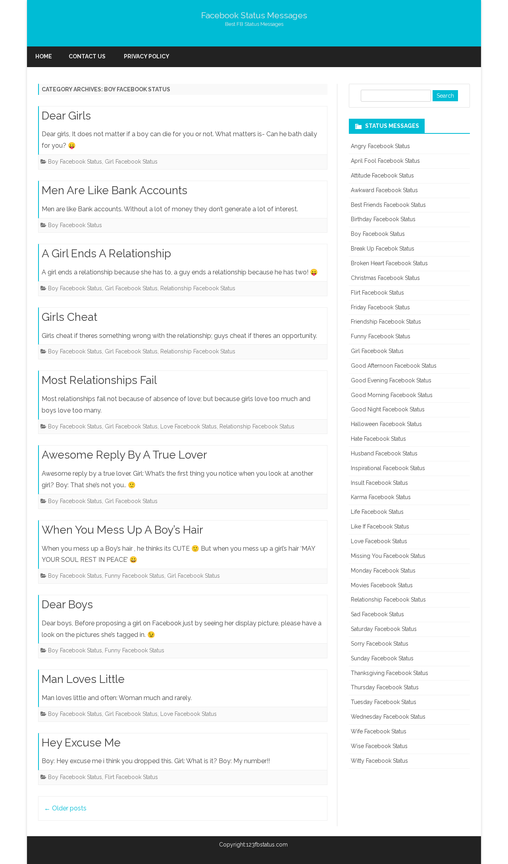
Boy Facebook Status (75, 161)
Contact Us (87, 56)
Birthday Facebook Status (383, 219)
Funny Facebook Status (134, 576)
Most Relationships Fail (99, 380)
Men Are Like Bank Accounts (114, 190)
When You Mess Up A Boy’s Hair (122, 529)
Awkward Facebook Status (384, 190)
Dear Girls (66, 115)
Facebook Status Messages (254, 15)
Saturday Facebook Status (384, 629)
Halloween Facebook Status (386, 424)
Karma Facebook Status (381, 497)
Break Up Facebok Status (382, 248)
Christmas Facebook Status (385, 278)
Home (43, 56)
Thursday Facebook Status (385, 687)
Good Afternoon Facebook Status (394, 366)
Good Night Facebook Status (388, 409)
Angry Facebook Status (380, 146)
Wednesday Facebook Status (388, 717)
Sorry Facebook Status (379, 643)
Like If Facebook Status (380, 526)
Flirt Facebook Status (131, 777)
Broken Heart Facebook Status (389, 263)
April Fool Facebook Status (385, 161)
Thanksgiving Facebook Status (389, 673)
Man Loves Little (83, 679)
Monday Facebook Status (383, 570)
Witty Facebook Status (379, 761)
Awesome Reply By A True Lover (124, 454)
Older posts (65, 808)
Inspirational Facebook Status (388, 468)
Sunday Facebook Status (382, 658)
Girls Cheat (69, 317)
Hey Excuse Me (81, 742)
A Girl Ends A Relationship (106, 253)
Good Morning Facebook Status (392, 395)
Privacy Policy (146, 56)
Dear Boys (67, 604)
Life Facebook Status (377, 512)
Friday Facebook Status (380, 307)
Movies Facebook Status (382, 585)
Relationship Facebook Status (197, 288)
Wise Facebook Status (379, 746)
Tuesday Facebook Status (383, 702)
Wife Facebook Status (378, 731)
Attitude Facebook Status (382, 175)
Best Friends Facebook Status (388, 205)
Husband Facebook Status (384, 453)
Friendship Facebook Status (386, 321)
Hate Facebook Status (378, 439)
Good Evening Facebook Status (391, 380)
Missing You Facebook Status (388, 556)
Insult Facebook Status (379, 483)
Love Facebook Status (188, 426)
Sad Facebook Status (377, 614)
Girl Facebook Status (131, 161)
